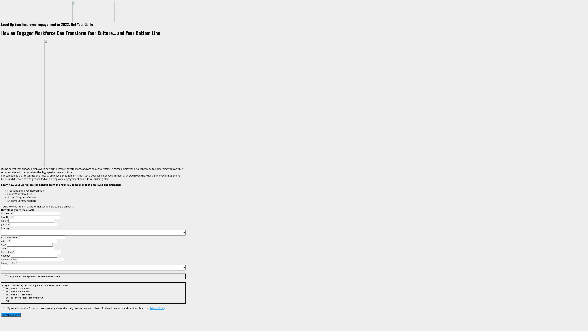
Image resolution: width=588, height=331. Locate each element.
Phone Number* (9, 259)
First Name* (7, 213)
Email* (4, 220)
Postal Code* (8, 252)
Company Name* (10, 237)
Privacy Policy (157, 308)
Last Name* (7, 217)
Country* (6, 255)
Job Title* (6, 224)
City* (4, 244)
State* (4, 248)
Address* (6, 241)
